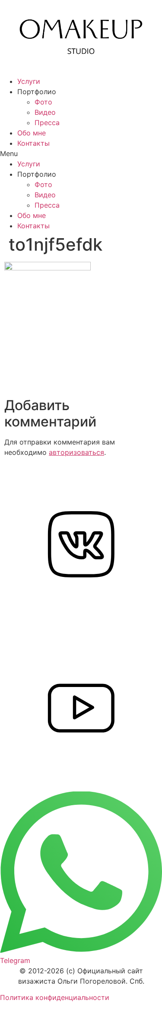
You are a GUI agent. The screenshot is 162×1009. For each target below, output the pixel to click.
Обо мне (31, 133)
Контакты (33, 143)
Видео (45, 112)
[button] (81, 153)
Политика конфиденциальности (54, 997)
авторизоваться (76, 452)
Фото (43, 102)
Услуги (28, 81)
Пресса (47, 122)
